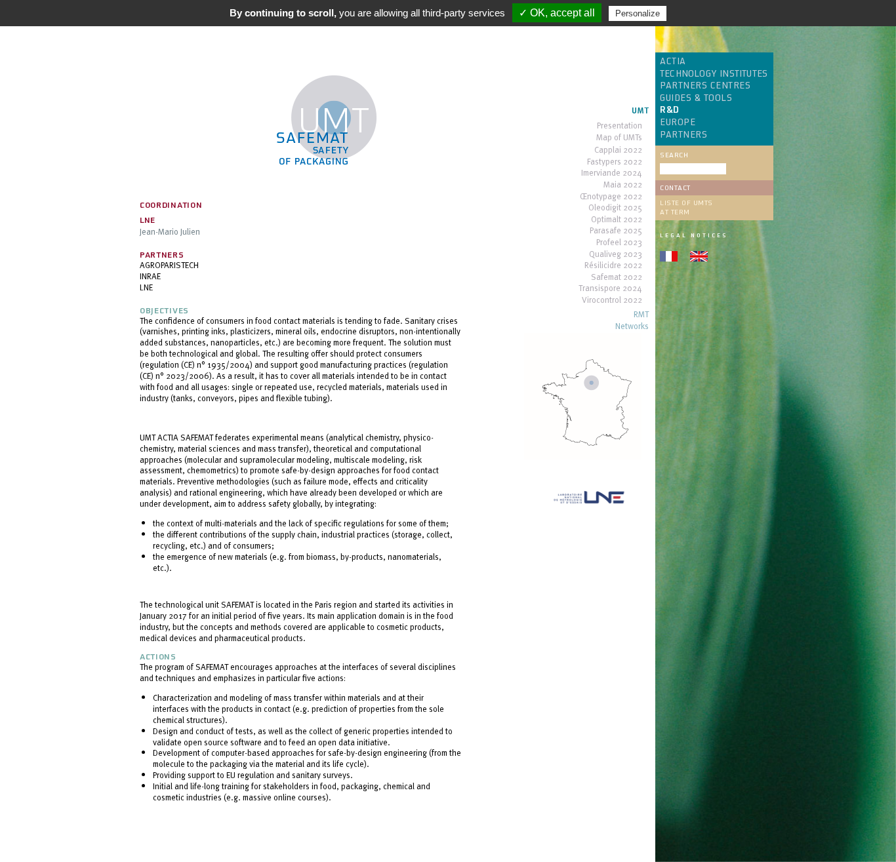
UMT (640, 111)
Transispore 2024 (610, 288)
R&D (670, 110)
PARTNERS (683, 135)
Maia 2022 (622, 185)
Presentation (619, 126)
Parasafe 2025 (616, 231)
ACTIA (673, 61)
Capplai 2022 (618, 150)
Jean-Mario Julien (170, 231)
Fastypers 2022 (614, 162)
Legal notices (693, 235)
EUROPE (677, 122)
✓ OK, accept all (557, 12)
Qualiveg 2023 (615, 254)
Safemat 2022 (616, 277)
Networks (632, 326)
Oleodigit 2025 (615, 208)
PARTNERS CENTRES (705, 86)
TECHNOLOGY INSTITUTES (713, 74)
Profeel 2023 (619, 242)
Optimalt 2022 (616, 219)
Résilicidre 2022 (613, 265)
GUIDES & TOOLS (696, 98)
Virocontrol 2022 (612, 300)
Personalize (637, 13)
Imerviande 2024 (611, 173)
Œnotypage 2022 (611, 197)
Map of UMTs (619, 138)
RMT (641, 315)
